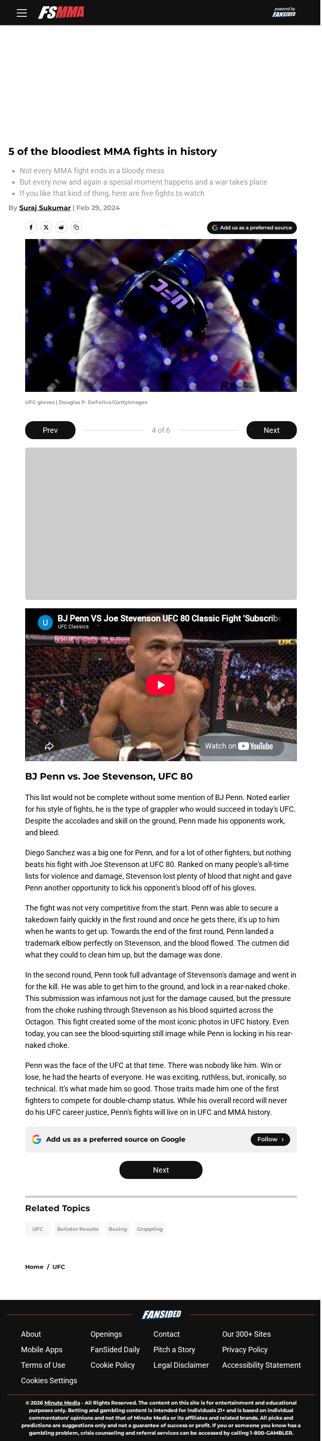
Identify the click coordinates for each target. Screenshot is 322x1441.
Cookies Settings (49, 1380)
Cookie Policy (113, 1365)
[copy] (76, 227)
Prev (50, 430)
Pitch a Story (174, 1349)
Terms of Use (43, 1365)
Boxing (118, 1229)
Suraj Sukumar (45, 208)
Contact (166, 1334)
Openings (106, 1334)
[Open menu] (22, 13)
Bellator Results (78, 1229)
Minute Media (62, 1403)
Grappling (150, 1229)
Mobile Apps (41, 1349)
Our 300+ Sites (246, 1334)
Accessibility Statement (261, 1365)
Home (34, 1267)
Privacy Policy (245, 1349)
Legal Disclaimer (181, 1365)
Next (272, 430)
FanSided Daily (115, 1349)
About (31, 1334)
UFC (37, 1229)
